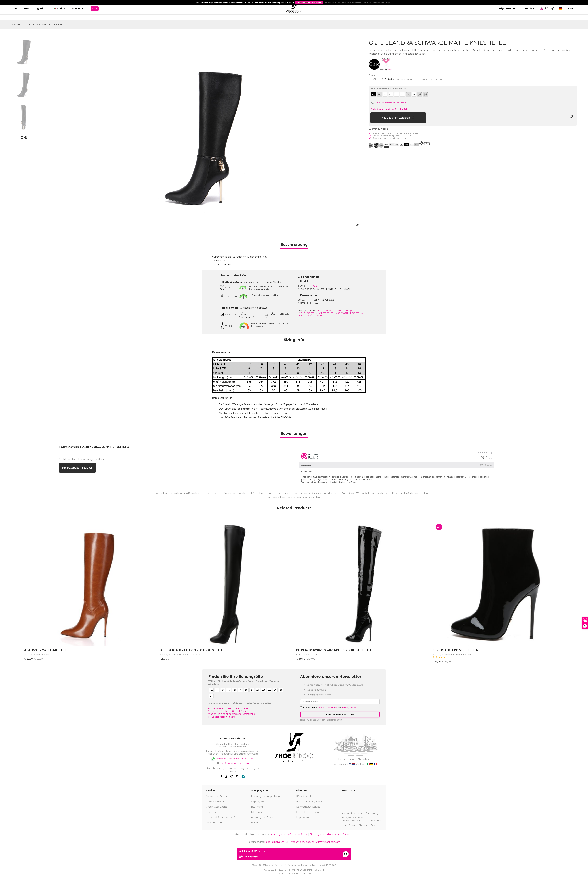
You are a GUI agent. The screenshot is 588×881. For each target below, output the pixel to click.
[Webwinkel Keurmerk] (424, 143)
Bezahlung (257, 806)
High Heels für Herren (311, 315)
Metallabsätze (328, 311)
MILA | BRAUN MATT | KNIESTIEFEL (46, 650)
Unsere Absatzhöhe (216, 806)
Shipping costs (259, 801)
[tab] (294, 245)
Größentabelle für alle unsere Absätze (228, 708)
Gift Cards (256, 812)
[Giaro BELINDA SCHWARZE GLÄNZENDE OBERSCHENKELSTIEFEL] (362, 583)
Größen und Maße (215, 801)
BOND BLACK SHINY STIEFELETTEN (455, 650)
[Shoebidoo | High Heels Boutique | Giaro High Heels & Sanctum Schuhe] (294, 8)
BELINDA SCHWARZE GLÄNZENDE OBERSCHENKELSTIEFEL (334, 650)
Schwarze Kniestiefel (350, 313)
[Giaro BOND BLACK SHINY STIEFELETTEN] (498, 583)
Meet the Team (214, 822)
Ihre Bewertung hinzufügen (77, 467)
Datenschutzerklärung (308, 806)
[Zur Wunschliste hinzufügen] (571, 117)
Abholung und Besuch (263, 817)
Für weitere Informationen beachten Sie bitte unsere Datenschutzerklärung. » (358, 3)
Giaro (316, 285)
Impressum (302, 817)
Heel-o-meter (230, 307)
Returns (255, 822)
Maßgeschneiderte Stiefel (222, 716)
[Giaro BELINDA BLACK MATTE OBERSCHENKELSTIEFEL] (226, 583)
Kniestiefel (345, 311)
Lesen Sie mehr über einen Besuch (360, 825)
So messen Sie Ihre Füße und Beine (227, 711)
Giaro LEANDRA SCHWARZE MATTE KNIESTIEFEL (45, 24)
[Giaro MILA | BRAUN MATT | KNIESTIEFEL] (89, 583)
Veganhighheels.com (302, 842)
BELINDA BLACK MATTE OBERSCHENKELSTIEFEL (191, 650)
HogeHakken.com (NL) (276, 842)
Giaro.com (347, 834)
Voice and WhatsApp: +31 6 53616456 (235, 758)
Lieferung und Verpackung (265, 796)
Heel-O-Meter (213, 812)
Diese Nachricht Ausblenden (309, 3)
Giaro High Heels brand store (325, 834)
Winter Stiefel (328, 313)
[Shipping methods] (379, 145)
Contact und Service (217, 796)
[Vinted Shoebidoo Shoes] (243, 777)
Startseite (16, 24)
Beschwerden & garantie (309, 801)
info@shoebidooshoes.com (234, 763)
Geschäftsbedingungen (309, 812)
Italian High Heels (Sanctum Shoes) (289, 834)
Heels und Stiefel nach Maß (220, 817)
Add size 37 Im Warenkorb (396, 117)
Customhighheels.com (328, 842)
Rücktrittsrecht (304, 796)
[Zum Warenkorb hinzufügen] (373, 117)
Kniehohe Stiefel (308, 313)
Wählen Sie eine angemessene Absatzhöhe (231, 714)
